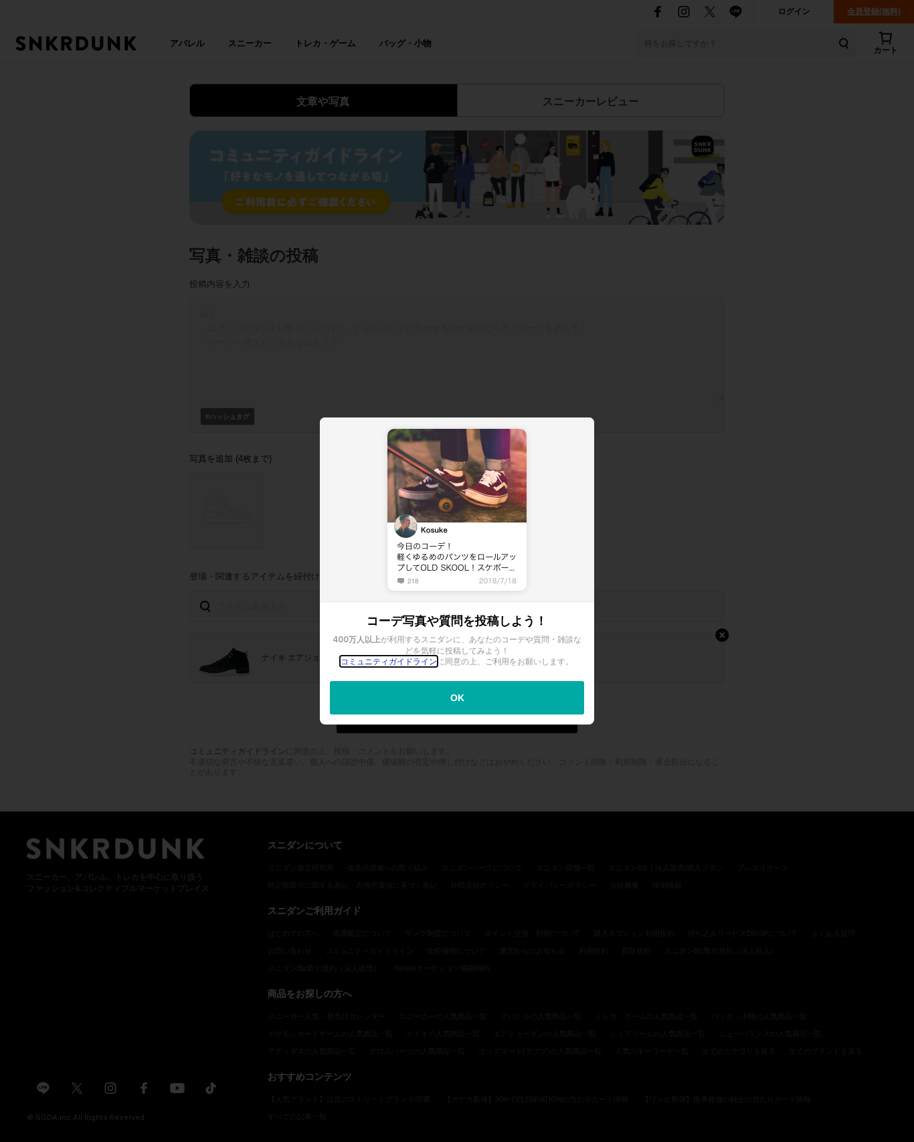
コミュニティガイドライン (389, 661)
